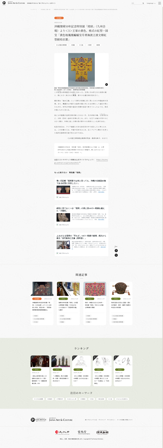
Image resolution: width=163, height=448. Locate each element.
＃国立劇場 (101, 399)
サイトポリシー (111, 419)
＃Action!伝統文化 (122, 399)
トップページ (34, 9)
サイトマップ (102, 419)
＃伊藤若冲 (59, 399)
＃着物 (98, 45)
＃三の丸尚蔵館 (38, 399)
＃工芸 (81, 45)
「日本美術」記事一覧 (45, 9)
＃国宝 (73, 45)
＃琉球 (90, 45)
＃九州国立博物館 (61, 45)
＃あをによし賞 (71, 399)
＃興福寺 (49, 399)
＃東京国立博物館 (118, 322)
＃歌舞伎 (83, 399)
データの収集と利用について (124, 419)
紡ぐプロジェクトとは (91, 419)
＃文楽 (92, 399)
